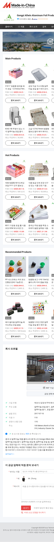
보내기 (26, 508)
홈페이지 (9, 26)
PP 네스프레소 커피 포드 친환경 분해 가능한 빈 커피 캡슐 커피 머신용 (15, 282)
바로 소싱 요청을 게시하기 (33, 512)
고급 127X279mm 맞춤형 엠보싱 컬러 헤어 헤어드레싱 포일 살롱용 (38, 131)
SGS (27, 433)
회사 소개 (33, 26)
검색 (44, 26)
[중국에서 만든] (19, 5)
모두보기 (9, 454)
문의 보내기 (15, 100)
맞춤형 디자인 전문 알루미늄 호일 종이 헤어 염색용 (38, 325)
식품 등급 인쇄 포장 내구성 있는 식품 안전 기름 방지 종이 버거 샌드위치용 (38, 185)
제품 (22, 26)
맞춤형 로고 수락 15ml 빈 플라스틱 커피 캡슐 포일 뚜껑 (38, 282)
